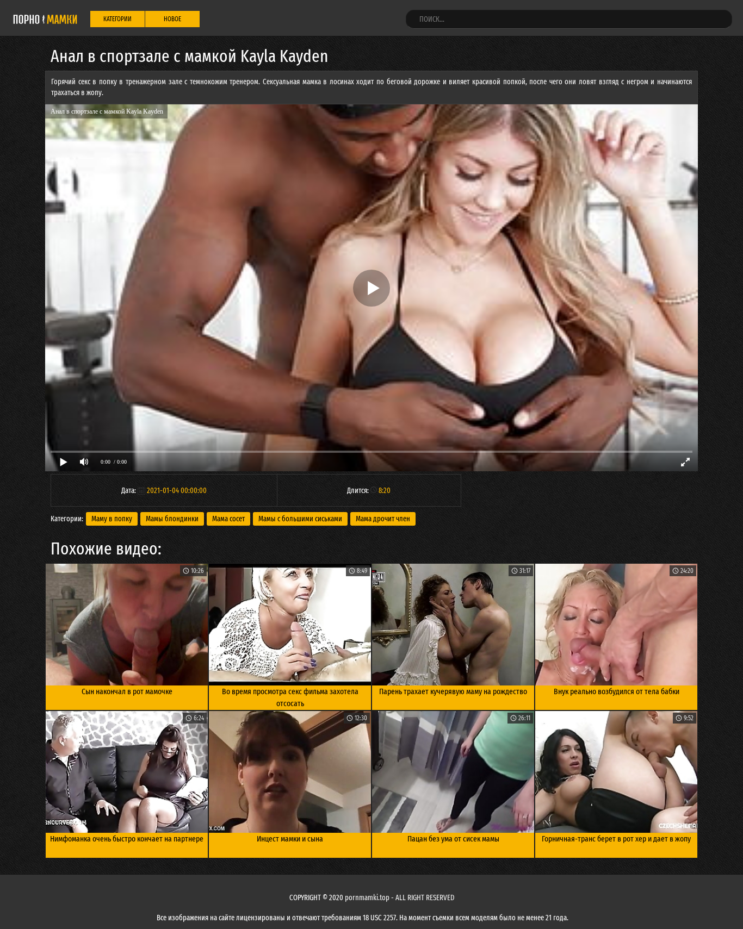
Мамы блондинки (172, 518)
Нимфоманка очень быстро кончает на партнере (126, 839)
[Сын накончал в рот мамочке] (127, 624)
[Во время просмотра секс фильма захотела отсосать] (290, 624)
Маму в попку (111, 518)
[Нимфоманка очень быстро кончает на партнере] (127, 772)
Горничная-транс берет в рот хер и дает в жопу (616, 839)
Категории (117, 19)
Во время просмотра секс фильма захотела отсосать (290, 698)
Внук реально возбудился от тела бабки (616, 691)
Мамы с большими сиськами (300, 518)
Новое (172, 19)
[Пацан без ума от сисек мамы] (453, 772)
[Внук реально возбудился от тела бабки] (616, 624)
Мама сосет (228, 518)
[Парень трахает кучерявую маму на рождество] (453, 624)
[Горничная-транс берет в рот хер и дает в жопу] (616, 772)
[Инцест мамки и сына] (290, 772)
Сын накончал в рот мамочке (127, 691)
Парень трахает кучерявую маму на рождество (453, 691)
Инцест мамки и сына (290, 839)
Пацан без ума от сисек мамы (453, 839)
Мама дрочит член (383, 518)
